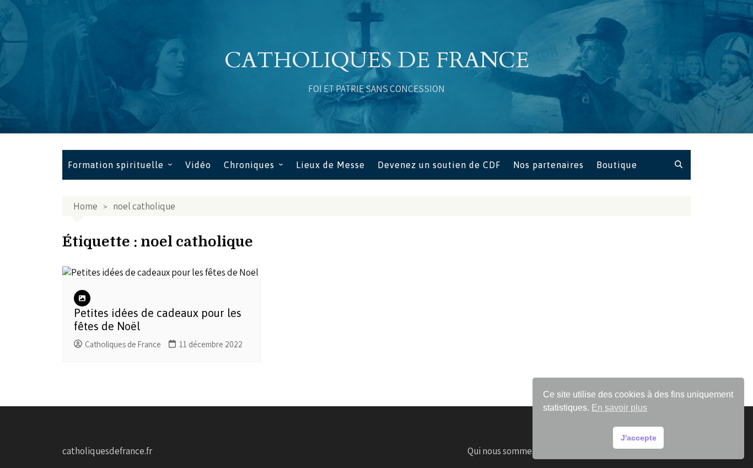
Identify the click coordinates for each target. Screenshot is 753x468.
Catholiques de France (376, 60)
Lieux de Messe (330, 165)
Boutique (616, 165)
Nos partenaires (548, 165)
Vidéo (198, 165)
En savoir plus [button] (619, 407)
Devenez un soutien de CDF (439, 165)
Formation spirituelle (116, 165)
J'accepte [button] (639, 437)
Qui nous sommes (501, 451)
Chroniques (249, 165)
